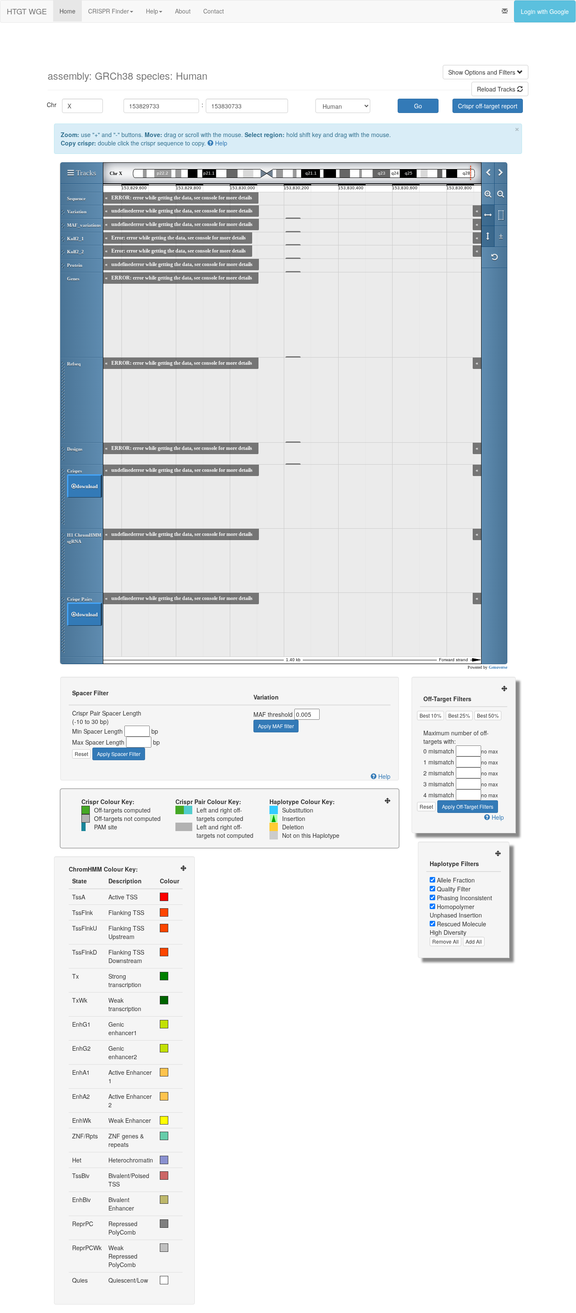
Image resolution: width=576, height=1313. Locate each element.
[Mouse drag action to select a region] (500, 215)
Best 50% (488, 715)
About (183, 11)
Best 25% (459, 715)
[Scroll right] (500, 173)
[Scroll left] (488, 173)
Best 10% (430, 715)
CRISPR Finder (108, 11)
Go (418, 106)
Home (67, 11)
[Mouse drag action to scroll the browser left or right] (488, 215)
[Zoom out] (500, 194)
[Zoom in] (488, 194)
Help (152, 11)
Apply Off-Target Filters (467, 806)
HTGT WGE (27, 10)
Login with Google (545, 11)
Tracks (85, 173)
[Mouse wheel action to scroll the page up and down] (488, 236)
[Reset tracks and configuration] (494, 257)
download (87, 487)
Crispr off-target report (487, 106)
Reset (81, 753)
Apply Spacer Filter (118, 753)
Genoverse (498, 667)
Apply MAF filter (276, 725)
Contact (213, 11)
